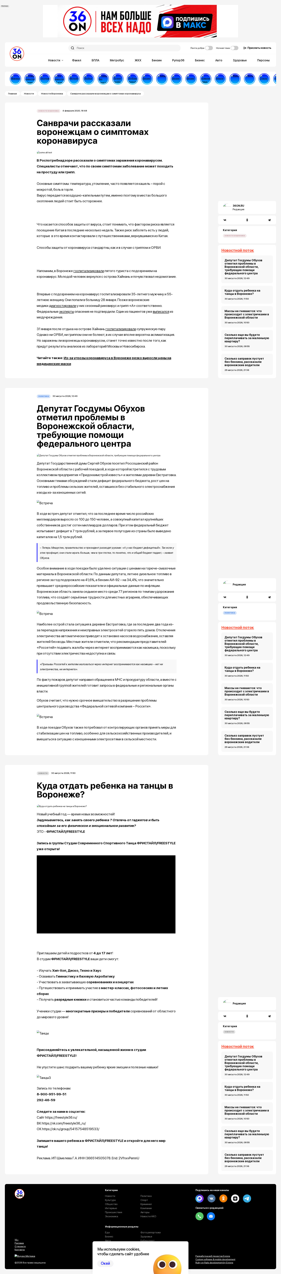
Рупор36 (178, 60)
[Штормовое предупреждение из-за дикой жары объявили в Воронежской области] (235, 79)
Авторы (144, 1212)
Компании (146, 1208)
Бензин (157, 60)
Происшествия (113, 1212)
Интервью (111, 1208)
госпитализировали (89, 271)
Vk (211, 1198)
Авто (218, 60)
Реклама (19, 1243)
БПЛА (95, 60)
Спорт (144, 1200)
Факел (76, 60)
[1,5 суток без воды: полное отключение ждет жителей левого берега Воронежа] (249, 79)
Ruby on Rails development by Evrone (214, 1262)
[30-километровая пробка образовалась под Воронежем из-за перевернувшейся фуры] (88, 79)
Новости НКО (148, 1216)
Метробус (117, 60)
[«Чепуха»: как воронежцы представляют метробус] (74, 79)
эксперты (66, 311)
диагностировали (62, 306)
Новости (54, 60)
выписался (161, 311)
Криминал (146, 1204)
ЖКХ (138, 60)
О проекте (20, 1246)
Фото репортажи (150, 1232)
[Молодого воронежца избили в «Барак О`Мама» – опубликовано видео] (161, 79)
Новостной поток (237, 250)
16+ (17, 1240)
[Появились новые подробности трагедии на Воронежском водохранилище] (205, 79)
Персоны (263, 60)
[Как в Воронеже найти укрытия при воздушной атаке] (220, 79)
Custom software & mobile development (215, 1259)
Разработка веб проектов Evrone (212, 1256)
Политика (43, 396)
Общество (111, 1204)
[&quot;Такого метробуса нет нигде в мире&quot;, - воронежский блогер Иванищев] (15, 79)
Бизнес (200, 60)
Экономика (111, 1216)
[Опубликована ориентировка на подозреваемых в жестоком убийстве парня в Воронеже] (132, 79)
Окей (105, 1263)
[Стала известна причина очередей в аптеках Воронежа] (30, 79)
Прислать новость (259, 47)
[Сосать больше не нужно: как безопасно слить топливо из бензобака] (147, 79)
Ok (223, 1198)
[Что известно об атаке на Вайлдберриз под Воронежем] (59, 79)
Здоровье (240, 60)
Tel (199, 1216)
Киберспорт (147, 1240)
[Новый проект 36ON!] (103, 79)
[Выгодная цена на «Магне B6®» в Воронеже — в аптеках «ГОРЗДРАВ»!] (44, 79)
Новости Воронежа (52, 93)
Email (211, 1216)
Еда (107, 1232)
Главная (12, 93)
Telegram (247, 1198)
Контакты (20, 1249)
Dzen (235, 1198)
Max (199, 1198)
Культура (110, 1200)
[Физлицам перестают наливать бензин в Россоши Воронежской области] (191, 79)
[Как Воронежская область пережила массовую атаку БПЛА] (264, 79)
